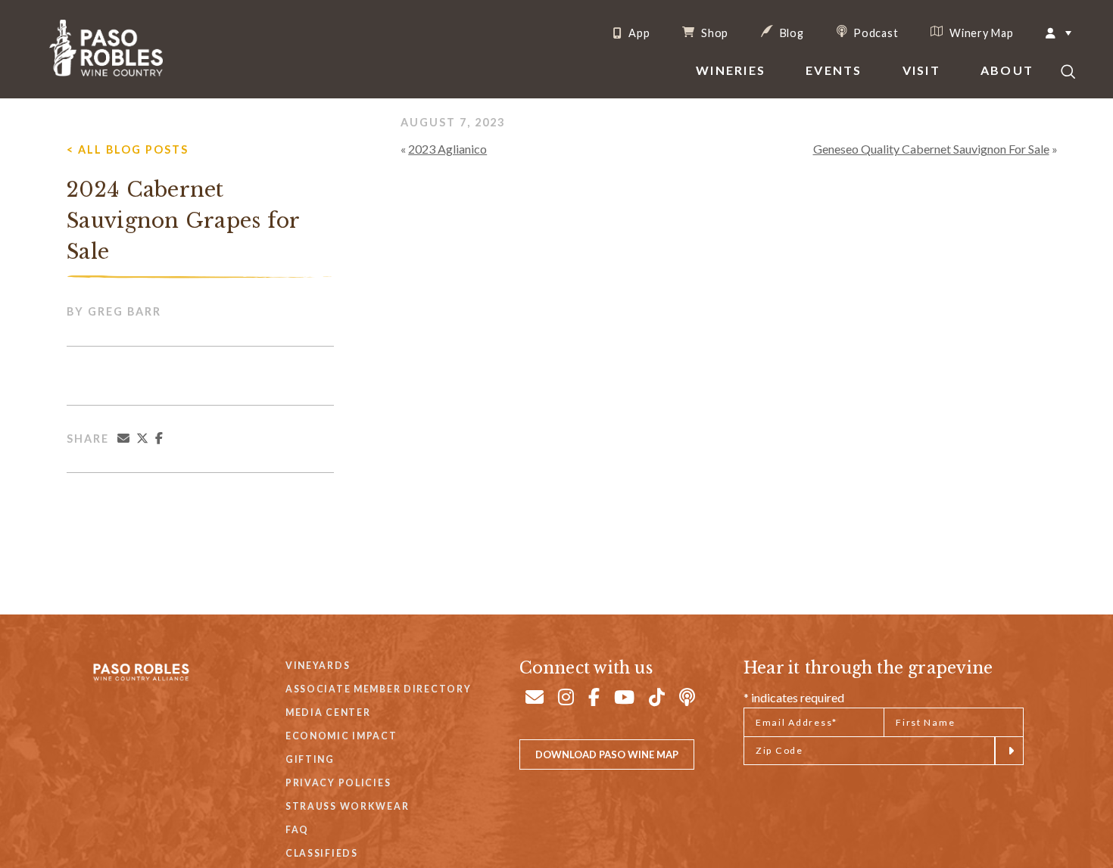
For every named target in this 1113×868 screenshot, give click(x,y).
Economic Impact (341, 736)
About (1007, 70)
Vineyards (317, 665)
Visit (921, 70)
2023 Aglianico (447, 149)
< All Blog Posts (128, 149)
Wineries (730, 70)
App (637, 33)
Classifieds (321, 853)
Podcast (875, 32)
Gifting (310, 759)
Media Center (328, 712)
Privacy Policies (338, 783)
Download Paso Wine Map (606, 754)
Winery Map (979, 32)
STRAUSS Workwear (347, 806)
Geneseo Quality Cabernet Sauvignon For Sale (931, 149)
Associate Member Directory (378, 689)
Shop (713, 32)
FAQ (297, 830)
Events (834, 70)
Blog (790, 32)
